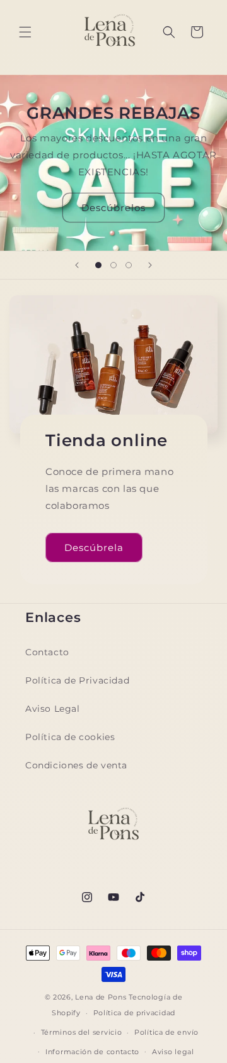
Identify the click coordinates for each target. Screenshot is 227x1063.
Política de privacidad (134, 1012)
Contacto (47, 652)
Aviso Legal (52, 708)
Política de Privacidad (77, 680)
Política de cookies (70, 737)
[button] (25, 32)
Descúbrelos (113, 208)
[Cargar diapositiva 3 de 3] (128, 265)
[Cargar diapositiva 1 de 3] (98, 265)
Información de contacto (92, 1051)
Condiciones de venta (76, 765)
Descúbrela (94, 547)
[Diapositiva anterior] (77, 265)
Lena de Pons (100, 997)
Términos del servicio (81, 1032)
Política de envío (166, 1032)
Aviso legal (173, 1051)
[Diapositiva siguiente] (150, 265)
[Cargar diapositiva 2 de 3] (113, 265)
